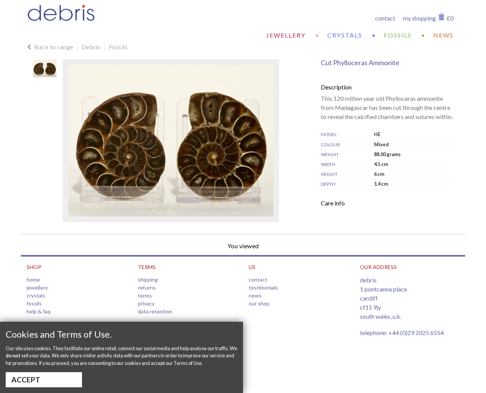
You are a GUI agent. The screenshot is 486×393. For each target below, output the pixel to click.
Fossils (118, 46)
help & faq (38, 311)
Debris (91, 46)
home (33, 279)
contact (385, 18)
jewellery (286, 35)
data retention (155, 311)
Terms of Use (188, 363)
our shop (259, 303)
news (443, 35)
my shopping (419, 18)
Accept (25, 379)
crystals (344, 35)
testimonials (263, 287)
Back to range (53, 46)
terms (145, 295)
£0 (450, 18)
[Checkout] (441, 16)
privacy (146, 303)
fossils (398, 35)
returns (147, 287)
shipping (148, 279)
